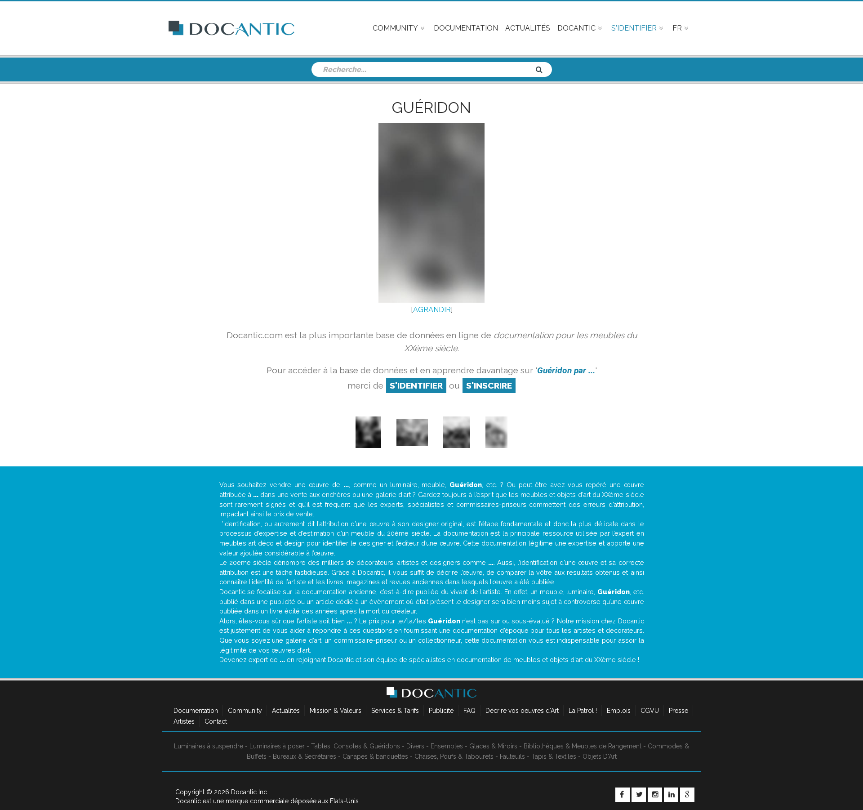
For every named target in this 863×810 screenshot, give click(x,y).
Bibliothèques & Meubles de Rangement (582, 746)
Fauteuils (512, 756)
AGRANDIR (432, 309)
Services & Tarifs (395, 710)
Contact (216, 721)
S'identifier (416, 385)
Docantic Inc (249, 792)
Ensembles (447, 746)
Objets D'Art (600, 756)
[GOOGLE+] (687, 795)
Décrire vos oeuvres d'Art (522, 710)
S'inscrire (489, 385)
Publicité (441, 710)
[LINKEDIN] (671, 795)
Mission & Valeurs (335, 710)
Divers (415, 746)
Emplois (619, 710)
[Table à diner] (412, 432)
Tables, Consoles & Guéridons (355, 746)
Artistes (184, 721)
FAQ (469, 710)
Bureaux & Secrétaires (304, 756)
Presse (678, 710)
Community (245, 710)
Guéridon (431, 107)
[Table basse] (368, 432)
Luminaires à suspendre (208, 746)
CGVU (650, 710)
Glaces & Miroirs (493, 746)
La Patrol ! (583, 710)
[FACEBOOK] (622, 795)
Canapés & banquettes (375, 756)
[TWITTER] (639, 795)
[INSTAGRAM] (655, 795)
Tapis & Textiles (553, 756)
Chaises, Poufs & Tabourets (454, 756)
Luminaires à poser (277, 746)
